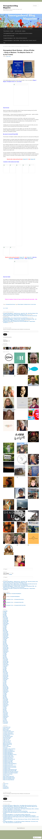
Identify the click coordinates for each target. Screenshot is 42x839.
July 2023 (4, 653)
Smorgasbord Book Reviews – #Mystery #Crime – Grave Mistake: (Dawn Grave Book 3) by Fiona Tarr (20, 315)
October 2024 (5, 636)
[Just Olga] (33, 403)
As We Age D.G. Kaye (6, 727)
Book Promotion (6, 729)
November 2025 (5, 621)
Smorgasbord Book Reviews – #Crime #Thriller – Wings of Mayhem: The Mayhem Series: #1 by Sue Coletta (18, 52)
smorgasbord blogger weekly (8, 755)
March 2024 (5, 644)
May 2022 (4, 669)
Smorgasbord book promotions (8, 756)
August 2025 (5, 624)
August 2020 (5, 692)
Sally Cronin (5, 308)
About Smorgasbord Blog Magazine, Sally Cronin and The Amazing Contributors (19, 28)
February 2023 (5, 659)
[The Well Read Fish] (33, 369)
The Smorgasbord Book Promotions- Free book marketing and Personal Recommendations (18, 33)
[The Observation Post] (19, 436)
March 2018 (5, 720)
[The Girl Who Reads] (8, 527)
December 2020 (5, 687)
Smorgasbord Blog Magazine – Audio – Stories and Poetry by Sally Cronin (15, 38)
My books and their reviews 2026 (9, 35)
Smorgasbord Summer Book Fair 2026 (9, 770)
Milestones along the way (7, 744)
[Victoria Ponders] (33, 482)
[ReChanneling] (8, 357)
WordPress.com (6, 788)
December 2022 (5, 661)
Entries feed (5, 785)
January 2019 (5, 714)
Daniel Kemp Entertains (7, 737)
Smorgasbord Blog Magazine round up (9, 754)
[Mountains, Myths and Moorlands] (33, 358)
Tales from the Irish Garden (7, 774)
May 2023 (4, 655)
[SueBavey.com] (8, 403)
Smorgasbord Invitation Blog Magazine (9, 763)
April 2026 (5, 615)
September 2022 (6, 664)
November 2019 (5, 702)
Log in (4, 784)
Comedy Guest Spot (6, 735)
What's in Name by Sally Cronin (8, 776)
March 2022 (5, 671)
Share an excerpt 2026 (7, 746)
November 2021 (5, 676)
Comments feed (5, 787)
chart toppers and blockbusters (8, 733)
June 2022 (5, 668)
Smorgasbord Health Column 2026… (20, 605)
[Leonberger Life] (8, 504)
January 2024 (5, 646)
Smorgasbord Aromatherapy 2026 (9, 751)
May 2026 (4, 614)
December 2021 (5, 675)
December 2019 (5, 701)
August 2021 (5, 679)
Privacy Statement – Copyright (8, 31)
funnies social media (6, 738)
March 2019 (5, 711)
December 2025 (5, 620)
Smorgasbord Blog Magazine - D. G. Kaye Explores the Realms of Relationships (16, 814)
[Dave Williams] (33, 380)
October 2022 (5, 663)
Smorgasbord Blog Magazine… (17, 593)
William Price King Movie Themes (9, 777)
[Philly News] (19, 516)
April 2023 (5, 656)
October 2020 (5, 689)
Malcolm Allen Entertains (7, 743)
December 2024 (5, 633)
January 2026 (5, 619)
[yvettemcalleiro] (22, 391)
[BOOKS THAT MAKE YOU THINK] (8, 380)
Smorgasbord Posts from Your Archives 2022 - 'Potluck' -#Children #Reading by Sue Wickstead (19, 815)
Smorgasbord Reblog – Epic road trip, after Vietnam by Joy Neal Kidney (15, 317)
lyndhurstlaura (8, 593)
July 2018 (4, 718)
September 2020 (6, 691)
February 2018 (5, 722)
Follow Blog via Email (7, 792)
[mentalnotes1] (22, 527)
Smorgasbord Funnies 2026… (19, 602)
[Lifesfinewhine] (8, 425)
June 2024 (5, 640)
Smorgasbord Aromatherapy (8, 749)
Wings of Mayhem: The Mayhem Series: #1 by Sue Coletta (27, 304)
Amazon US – (22, 257)
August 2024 (5, 638)
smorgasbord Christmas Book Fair (9, 759)
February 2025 (5, 631)
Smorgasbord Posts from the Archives (9, 767)
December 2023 (5, 647)
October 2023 (5, 649)
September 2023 (6, 651)
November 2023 (5, 648)
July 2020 (4, 693)
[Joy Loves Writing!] (8, 538)
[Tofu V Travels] (33, 549)
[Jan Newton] (22, 504)
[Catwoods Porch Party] (19, 380)
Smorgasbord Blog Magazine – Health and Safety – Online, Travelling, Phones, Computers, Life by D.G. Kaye (20, 41)
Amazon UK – (29, 257)
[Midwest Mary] (22, 369)
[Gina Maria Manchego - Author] (19, 561)
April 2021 (5, 684)
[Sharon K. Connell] (19, 538)
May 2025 (4, 628)
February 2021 (5, 686)
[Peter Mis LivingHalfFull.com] (19, 493)
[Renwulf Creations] (22, 549)
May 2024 (4, 641)
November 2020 (5, 688)
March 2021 (5, 685)
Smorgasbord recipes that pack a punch (10, 769)
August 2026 (5, 611)
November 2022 (5, 662)
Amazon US (25, 159)
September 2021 (6, 678)
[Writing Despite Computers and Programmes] (33, 470)
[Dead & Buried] (8, 516)
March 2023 (5, 657)
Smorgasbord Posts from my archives (9, 766)
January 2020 (5, 700)
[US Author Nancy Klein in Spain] (22, 425)
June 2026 (5, 613)
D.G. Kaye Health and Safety (8, 736)
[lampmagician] (8, 391)
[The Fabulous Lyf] (33, 527)
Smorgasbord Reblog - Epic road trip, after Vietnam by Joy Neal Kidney (15, 811)
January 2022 (5, 673)
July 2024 (4, 639)
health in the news (6, 739)
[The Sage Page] (8, 550)
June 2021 (5, 681)
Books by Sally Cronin (7, 730)
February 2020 (5, 699)
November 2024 (5, 635)
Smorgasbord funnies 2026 (7, 761)
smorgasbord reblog (6, 768)
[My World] (19, 470)
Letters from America (6, 741)
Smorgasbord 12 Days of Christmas (9, 748)
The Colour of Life (6, 775)
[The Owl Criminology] (22, 403)
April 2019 (5, 710)
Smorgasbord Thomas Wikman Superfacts (10, 772)
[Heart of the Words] (19, 358)
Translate (10, 574)
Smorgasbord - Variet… (10, 599)
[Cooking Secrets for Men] (19, 414)
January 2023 (5, 660)
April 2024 (5, 643)
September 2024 (6, 637)
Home (4, 28)
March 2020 (5, 697)
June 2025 (5, 627)
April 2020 (5, 696)
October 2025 (5, 622)
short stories (5, 747)
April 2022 (5, 670)
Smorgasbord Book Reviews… (19, 599)
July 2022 (4, 667)
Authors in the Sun (6, 728)
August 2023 (5, 652)
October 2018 (5, 715)
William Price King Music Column (9, 778)
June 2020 (5, 694)
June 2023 (5, 654)
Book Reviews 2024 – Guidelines (20, 31)
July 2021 (4, 680)
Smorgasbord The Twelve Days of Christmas (10, 771)
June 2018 (5, 719)
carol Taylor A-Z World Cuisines (8, 731)
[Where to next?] (33, 516)
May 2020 (4, 695)
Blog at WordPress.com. (21, 828)
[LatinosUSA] (8, 369)
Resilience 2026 (5, 745)
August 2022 (5, 665)
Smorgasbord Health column (8, 762)
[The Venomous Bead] (8, 457)
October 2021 (5, 677)
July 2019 (4, 707)
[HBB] (33, 436)
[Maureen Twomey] (8, 482)
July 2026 (4, 612)
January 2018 (5, 723)
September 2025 (6, 623)
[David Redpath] (33, 414)
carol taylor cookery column (8, 732)
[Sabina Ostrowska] (22, 448)
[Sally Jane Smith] (33, 493)
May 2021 (4, 683)
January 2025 (5, 632)
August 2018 (5, 717)
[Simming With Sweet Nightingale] (8, 414)
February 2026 (5, 617)
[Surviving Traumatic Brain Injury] (33, 459)
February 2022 (5, 672)
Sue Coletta (21, 258)
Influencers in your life (7, 740)
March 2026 (5, 616)
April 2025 (5, 629)
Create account (5, 783)
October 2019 (5, 703)
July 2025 (4, 625)
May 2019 (4, 709)
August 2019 (5, 705)
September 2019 (6, 704)
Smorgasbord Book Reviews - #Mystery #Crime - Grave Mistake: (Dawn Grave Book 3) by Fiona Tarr (20, 805)
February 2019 (5, 712)
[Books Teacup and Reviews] (22, 459)
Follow (5, 334)
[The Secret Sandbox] (33, 538)
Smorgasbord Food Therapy (8, 760)
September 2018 (6, 716)
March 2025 (5, 630)
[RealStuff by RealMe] (8, 448)
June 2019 (5, 708)
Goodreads (11, 258)
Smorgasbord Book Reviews (10, 304)
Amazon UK (33, 159)
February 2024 (5, 645)
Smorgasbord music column (8, 764)
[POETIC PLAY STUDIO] (8, 467)
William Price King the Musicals (8, 779)
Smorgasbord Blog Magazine (10, 6)
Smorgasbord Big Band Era (8, 752)
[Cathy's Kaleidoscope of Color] (22, 482)
